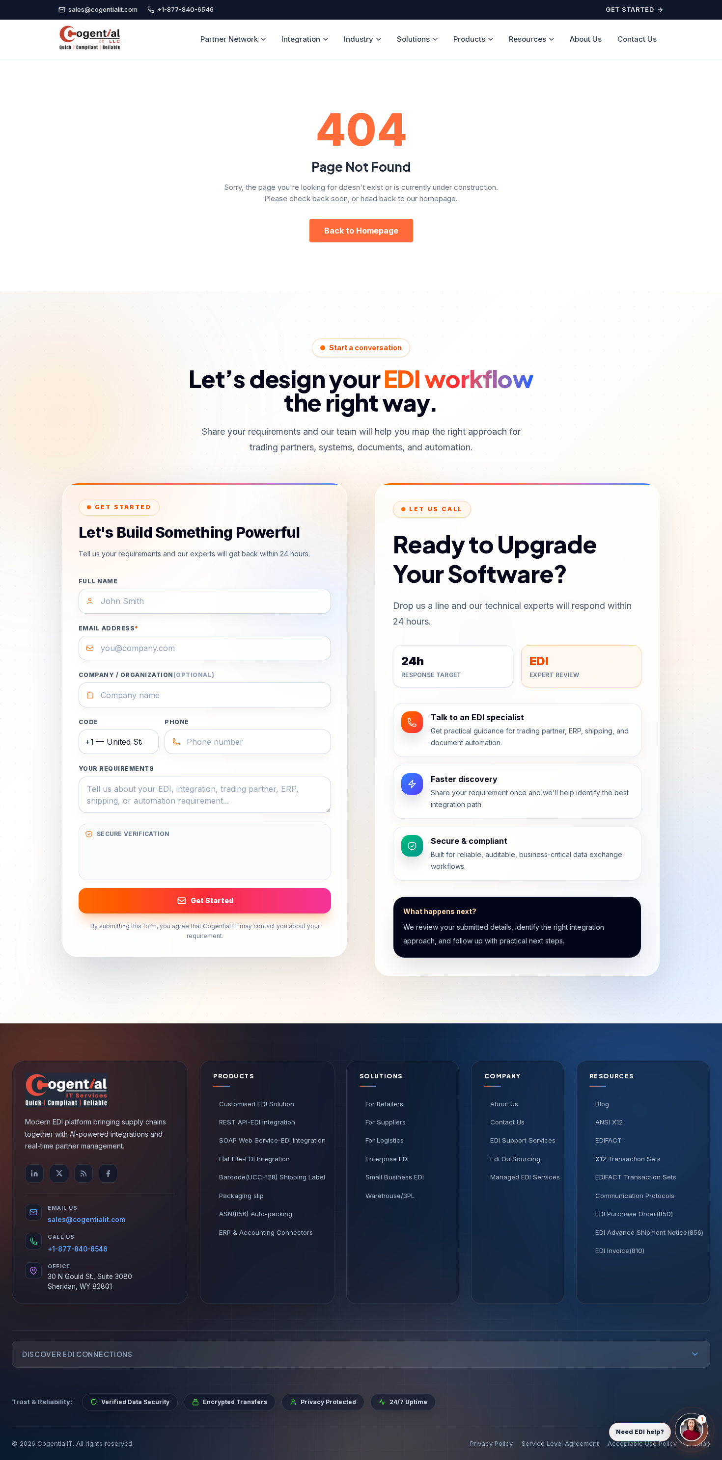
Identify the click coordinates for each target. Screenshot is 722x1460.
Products (469, 39)
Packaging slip (241, 1195)
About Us (586, 39)
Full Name (98, 581)
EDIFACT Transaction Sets (635, 1177)
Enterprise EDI (387, 1159)
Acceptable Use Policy (642, 1443)
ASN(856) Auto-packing (255, 1214)
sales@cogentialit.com (86, 1220)
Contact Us (637, 39)
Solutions (413, 39)
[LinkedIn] (34, 1173)
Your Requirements (116, 768)
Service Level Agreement (560, 1443)
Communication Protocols (634, 1195)
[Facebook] (108, 1173)
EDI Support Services (520, 1140)
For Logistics (384, 1140)
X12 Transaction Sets (628, 1159)
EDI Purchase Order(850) (634, 1214)
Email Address (109, 628)
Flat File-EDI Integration (254, 1159)
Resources (527, 39)
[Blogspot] (83, 1173)
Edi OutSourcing (515, 1159)
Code (88, 722)
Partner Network (229, 39)
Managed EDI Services (520, 1177)
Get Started (630, 9)
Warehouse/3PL (390, 1195)
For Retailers (384, 1104)
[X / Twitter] (59, 1173)
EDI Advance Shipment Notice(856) (646, 1232)
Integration (300, 39)
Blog (602, 1104)
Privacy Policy (491, 1443)
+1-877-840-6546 (78, 1249)
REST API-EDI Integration (257, 1122)
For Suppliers (385, 1122)
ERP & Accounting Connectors (266, 1232)
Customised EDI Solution (256, 1104)
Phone (177, 722)
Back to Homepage (361, 230)
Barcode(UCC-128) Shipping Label (270, 1177)
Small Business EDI (394, 1177)
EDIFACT (608, 1140)
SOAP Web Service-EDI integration (270, 1140)
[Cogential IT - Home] (89, 39)
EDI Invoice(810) (619, 1250)
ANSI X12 (609, 1122)
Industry (358, 39)
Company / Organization (147, 674)
